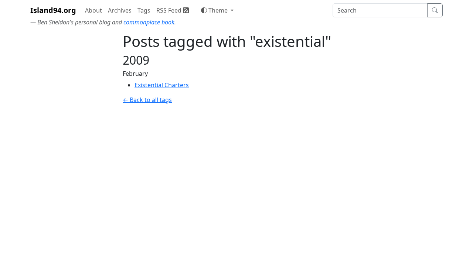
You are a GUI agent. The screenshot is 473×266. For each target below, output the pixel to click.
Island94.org (53, 10)
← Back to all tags (147, 100)
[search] (380, 10)
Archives (120, 10)
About (93, 10)
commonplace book (148, 22)
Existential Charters (162, 85)
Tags (143, 10)
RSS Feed (169, 10)
